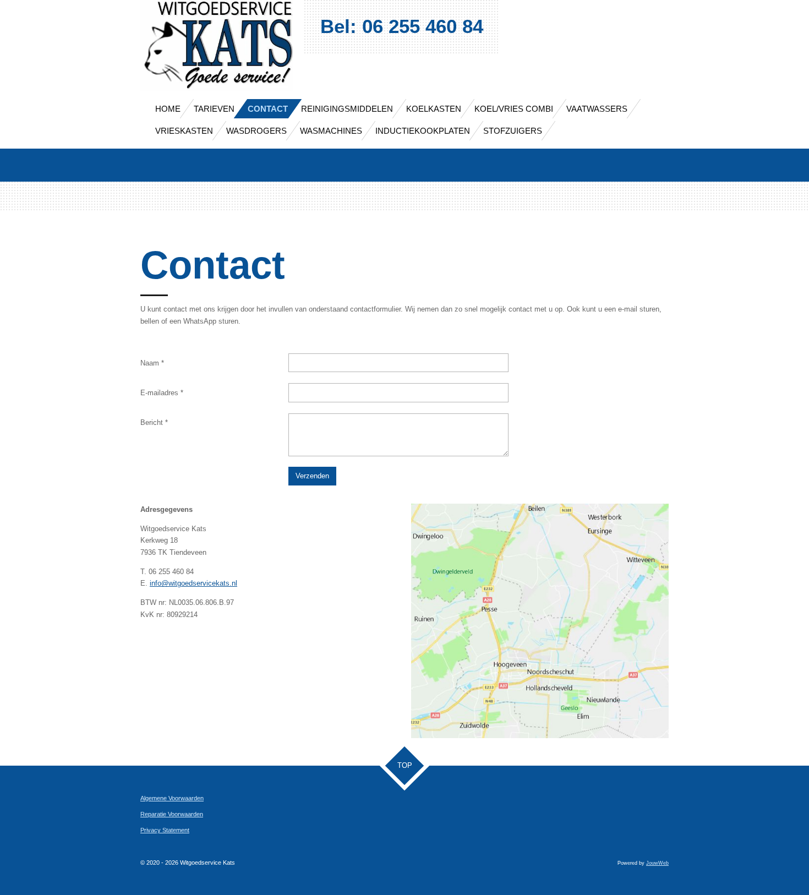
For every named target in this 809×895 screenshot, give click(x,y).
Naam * (152, 363)
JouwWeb (657, 863)
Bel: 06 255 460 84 (401, 26)
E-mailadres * (161, 393)
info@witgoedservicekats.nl (193, 583)
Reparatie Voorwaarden (171, 814)
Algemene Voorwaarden (172, 798)
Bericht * (154, 422)
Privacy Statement (164, 830)
